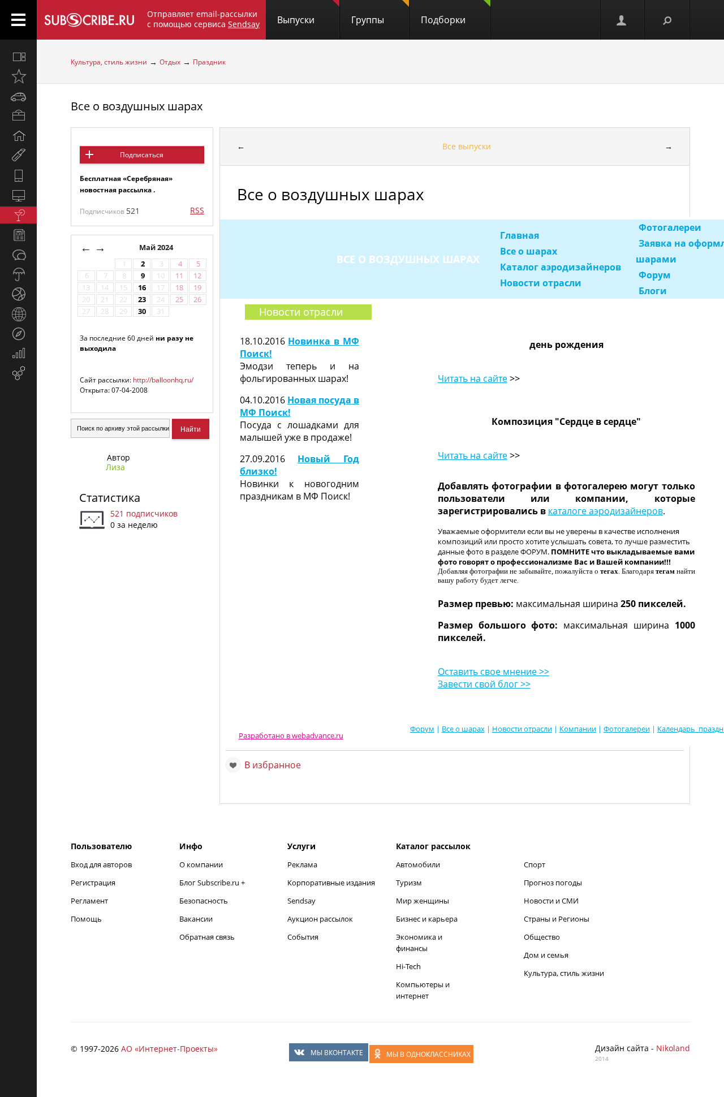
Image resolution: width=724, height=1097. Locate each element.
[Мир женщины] (18, 155)
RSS (197, 210)
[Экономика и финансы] (18, 353)
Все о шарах (528, 251)
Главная (519, 235)
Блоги (653, 291)
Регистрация (93, 882)
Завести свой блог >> (484, 684)
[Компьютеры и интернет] (18, 195)
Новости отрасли (540, 283)
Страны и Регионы (556, 919)
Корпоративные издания (331, 882)
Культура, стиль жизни (109, 62)
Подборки (443, 20)
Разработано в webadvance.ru (291, 735)
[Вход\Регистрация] (622, 20)
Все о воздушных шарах (136, 106)
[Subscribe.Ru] (89, 20)
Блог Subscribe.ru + (213, 882)
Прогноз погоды (553, 882)
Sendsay (301, 901)
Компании (577, 729)
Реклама (302, 864)
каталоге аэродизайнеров (605, 511)
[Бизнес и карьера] (18, 115)
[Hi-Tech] (18, 175)
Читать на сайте (472, 378)
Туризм (409, 882)
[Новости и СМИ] (18, 234)
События (302, 937)
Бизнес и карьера (427, 919)
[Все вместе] (18, 56)
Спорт (534, 864)
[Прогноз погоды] (18, 274)
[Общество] (18, 254)
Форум (655, 275)
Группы (367, 20)
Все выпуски (466, 146)
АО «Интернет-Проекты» (169, 1048)
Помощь (86, 919)
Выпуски (295, 20)
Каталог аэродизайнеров (560, 267)
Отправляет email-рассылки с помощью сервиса (203, 18)
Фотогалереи (670, 227)
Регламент (89, 901)
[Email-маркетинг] (18, 373)
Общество (542, 937)
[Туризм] (18, 333)
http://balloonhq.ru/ (163, 380)
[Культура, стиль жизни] (18, 215)
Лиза (115, 467)
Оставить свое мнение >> (493, 671)
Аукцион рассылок (320, 919)
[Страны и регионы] (18, 314)
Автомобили (418, 864)
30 (142, 311)
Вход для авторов (101, 864)
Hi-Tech (408, 966)
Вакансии (196, 919)
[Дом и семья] (18, 135)
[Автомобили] (18, 96)
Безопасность (203, 901)
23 (142, 299)
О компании (201, 864)
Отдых (170, 62)
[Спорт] (18, 294)
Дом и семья (546, 955)
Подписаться (141, 155)
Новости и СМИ (551, 901)
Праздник (209, 62)
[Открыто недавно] (18, 76)
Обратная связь (207, 937)
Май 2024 (157, 247)
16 (142, 287)
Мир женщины (422, 901)
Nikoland (673, 1048)
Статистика (109, 497)
